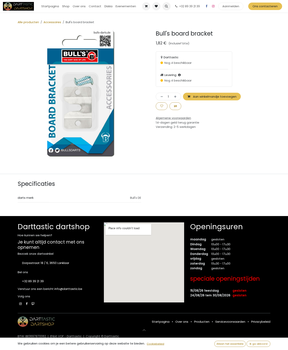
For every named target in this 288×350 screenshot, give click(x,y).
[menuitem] (50, 6)
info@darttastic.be (68, 289)
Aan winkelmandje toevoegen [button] (214, 96)
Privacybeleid (260, 322)
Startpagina (160, 322)
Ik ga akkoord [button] (258, 344)
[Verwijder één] (160, 96)
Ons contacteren (265, 6)
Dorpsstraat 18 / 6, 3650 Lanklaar (45, 263)
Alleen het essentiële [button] (230, 344)
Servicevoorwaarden (230, 322)
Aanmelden (230, 6)
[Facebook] (207, 6)
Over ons (181, 322)
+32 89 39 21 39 (33, 281)
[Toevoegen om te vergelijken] (175, 106)
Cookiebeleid (155, 344)
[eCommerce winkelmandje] (146, 6)
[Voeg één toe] (176, 96)
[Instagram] (213, 6)
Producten (201, 322)
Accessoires (52, 22)
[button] (166, 6)
